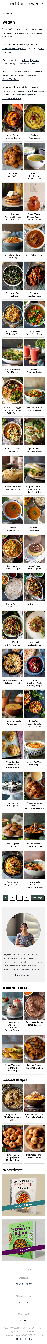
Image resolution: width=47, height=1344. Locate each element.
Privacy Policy (23, 1284)
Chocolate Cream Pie (11, 98)
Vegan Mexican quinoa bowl (18, 75)
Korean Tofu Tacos (10, 79)
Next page (37, 897)
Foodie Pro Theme (23, 1339)
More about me (22, 975)
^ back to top (23, 1270)
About (23, 1320)
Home (5, 13)
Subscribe (23, 1302)
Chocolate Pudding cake (22, 94)
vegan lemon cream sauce (23, 63)
